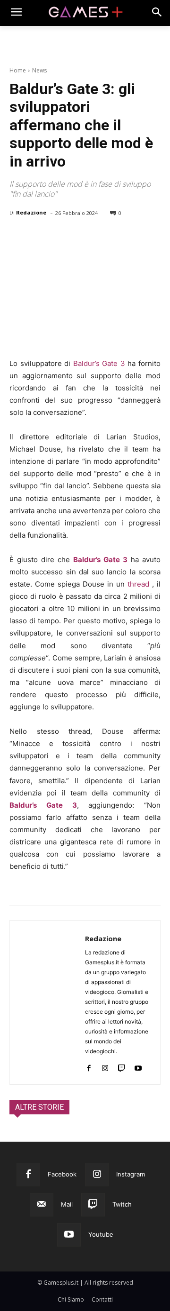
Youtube (100, 1234)
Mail (67, 1204)
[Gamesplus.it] (85, 12)
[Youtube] (138, 1066)
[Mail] (41, 1204)
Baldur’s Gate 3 (99, 363)
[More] (128, 237)
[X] (40, 237)
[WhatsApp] (84, 237)
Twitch (122, 1204)
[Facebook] (18, 237)
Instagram (130, 1174)
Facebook (62, 1174)
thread (138, 584)
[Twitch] (121, 1066)
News (39, 70)
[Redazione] (47, 1002)
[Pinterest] (62, 237)
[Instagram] (105, 1066)
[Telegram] (105, 237)
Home (17, 70)
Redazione (31, 212)
